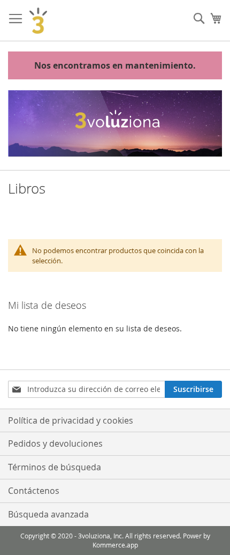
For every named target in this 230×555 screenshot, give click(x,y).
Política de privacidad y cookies (70, 420)
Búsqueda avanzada (48, 514)
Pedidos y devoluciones (55, 443)
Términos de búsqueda (54, 467)
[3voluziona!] (38, 21)
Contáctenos (33, 491)
